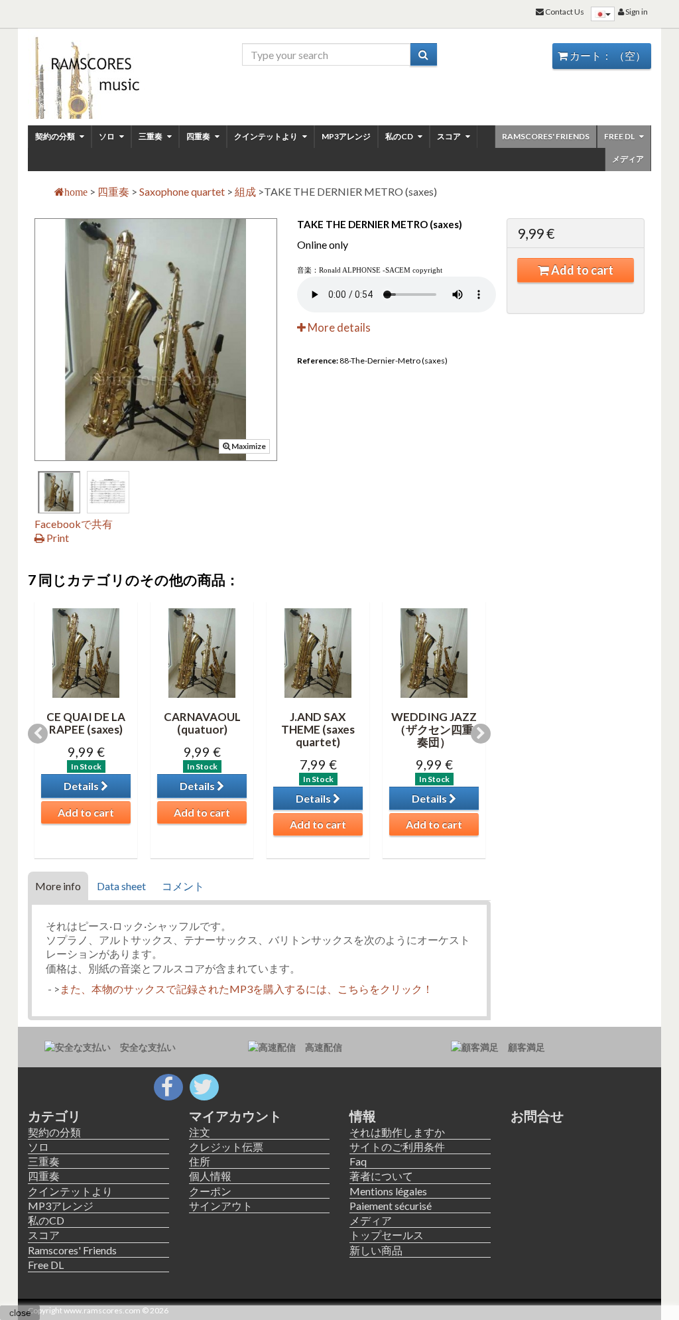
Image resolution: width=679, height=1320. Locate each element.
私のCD (399, 136)
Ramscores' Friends (545, 136)
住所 (199, 1161)
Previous (38, 734)
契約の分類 (55, 136)
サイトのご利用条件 (397, 1146)
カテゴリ (54, 1116)
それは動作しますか (397, 1132)
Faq (358, 1161)
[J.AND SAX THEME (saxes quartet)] (318, 653)
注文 (199, 1132)
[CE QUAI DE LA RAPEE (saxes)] (86, 653)
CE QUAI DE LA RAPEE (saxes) (85, 723)
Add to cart (581, 270)
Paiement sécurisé (390, 1205)
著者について (381, 1175)
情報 (362, 1116)
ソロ (107, 136)
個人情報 (210, 1175)
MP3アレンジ (346, 136)
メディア (628, 159)
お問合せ (537, 1116)
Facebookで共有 (73, 523)
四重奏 (199, 136)
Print (56, 537)
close (20, 1312)
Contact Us (564, 12)
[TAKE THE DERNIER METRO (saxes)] (59, 492)
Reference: (317, 360)
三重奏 (151, 136)
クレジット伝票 (226, 1146)
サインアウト (221, 1205)
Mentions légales (388, 1191)
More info (58, 886)
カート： (607, 55)
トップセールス (386, 1234)
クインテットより (266, 136)
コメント (183, 886)
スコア (449, 136)
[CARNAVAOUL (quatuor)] (202, 653)
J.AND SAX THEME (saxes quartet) (318, 729)
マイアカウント (235, 1116)
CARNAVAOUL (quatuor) (202, 723)
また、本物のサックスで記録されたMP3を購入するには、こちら (214, 988)
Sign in (636, 12)
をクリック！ (401, 988)
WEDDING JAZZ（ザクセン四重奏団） (434, 729)
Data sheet (121, 886)
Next (481, 734)
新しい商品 (375, 1250)
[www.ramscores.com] (98, 74)
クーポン (210, 1191)
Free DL (620, 136)
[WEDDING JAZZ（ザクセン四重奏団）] (434, 653)
